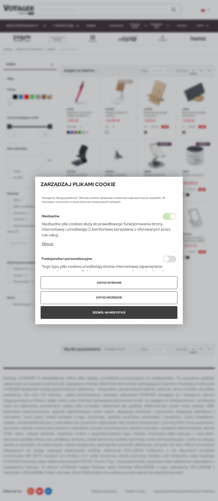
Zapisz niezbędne (109, 297)
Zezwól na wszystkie (109, 312)
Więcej (47, 243)
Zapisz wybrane (109, 283)
